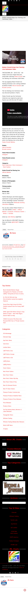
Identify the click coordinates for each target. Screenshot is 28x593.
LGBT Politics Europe (8, 354)
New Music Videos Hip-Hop (10, 378)
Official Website (6, 172)
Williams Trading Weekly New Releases (13, 422)
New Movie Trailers (8, 371)
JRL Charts (13, 233)
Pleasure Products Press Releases (12, 399)
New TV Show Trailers (9, 389)
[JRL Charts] (6, 234)
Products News (7, 406)
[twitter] (14, 0)
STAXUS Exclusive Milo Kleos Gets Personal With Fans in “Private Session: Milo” (13, 321)
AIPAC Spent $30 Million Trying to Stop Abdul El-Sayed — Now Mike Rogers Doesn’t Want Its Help (13, 313)
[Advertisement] (14, 36)
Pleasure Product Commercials (11, 392)
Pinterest (16, 211)
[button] (3, 273)
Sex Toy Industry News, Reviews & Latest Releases (12, 410)
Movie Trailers (7, 368)
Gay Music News (7, 340)
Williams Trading (7, 418)
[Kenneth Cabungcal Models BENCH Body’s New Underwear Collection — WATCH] (21, 270)
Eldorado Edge (7, 337)
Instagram (5, 154)
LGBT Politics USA (8, 357)
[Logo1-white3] (5, 6)
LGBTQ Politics (7, 364)
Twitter (5, 213)
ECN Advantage (7, 333)
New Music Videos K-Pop (10, 382)
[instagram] (16, 0)
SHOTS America (14, 537)
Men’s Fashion (7, 167)
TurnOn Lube (14, 520)
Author (4, 229)
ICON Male (14, 531)
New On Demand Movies (10, 385)
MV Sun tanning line (15, 247)
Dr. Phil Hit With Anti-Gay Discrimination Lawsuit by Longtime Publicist (13, 299)
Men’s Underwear (7, 165)
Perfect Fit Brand (14, 541)
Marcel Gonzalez (16, 85)
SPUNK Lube (14, 545)
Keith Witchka (11, 217)
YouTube (11, 213)
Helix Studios (14, 533)
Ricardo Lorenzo (6, 87)
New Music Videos (8, 375)
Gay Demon (14, 524)
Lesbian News (7, 347)
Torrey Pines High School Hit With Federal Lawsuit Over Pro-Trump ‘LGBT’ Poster (13, 306)
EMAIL (14, 209)
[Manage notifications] (25, 590)
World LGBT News (16, 244)
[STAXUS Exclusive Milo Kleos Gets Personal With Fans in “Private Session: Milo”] (7, 270)
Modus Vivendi (18, 76)
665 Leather (14, 527)
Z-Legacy (5, 429)
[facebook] (19, 0)
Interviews (6, 344)
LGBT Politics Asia (8, 351)
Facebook (10, 211)
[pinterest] (11, 0)
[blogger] (8, 0)
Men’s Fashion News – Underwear (12, 246)
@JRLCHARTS (15, 222)
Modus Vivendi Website (8, 142)
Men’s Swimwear (17, 165)
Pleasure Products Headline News (12, 396)
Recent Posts (11, 229)
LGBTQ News (6, 361)
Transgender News (8, 415)
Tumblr (22, 211)
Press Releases (7, 402)
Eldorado (14, 512)
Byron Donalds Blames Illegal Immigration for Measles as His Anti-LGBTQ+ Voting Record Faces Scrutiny (13, 292)
